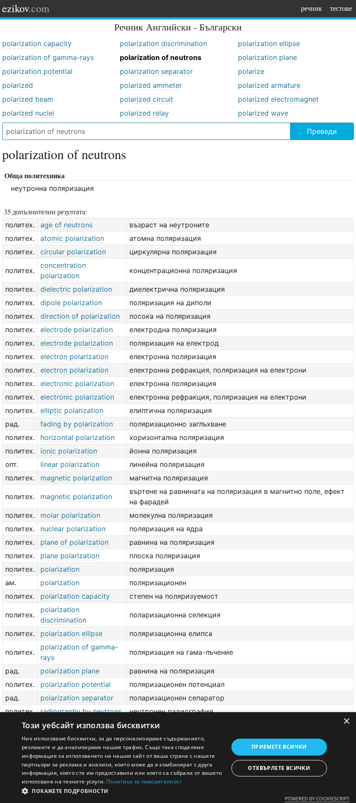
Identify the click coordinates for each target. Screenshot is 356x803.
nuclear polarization (72, 528)
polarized (17, 85)
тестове (341, 8)
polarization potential (37, 71)
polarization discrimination (163, 43)
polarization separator (156, 71)
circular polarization (73, 251)
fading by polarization (76, 424)
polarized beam (27, 99)
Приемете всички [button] (279, 746)
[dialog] (178, 757)
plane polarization (69, 555)
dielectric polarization (76, 289)
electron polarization (74, 356)
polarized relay (144, 113)
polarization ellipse (269, 43)
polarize (251, 71)
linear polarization (69, 464)
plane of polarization (74, 542)
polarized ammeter (151, 85)
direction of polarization (80, 316)
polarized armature (269, 85)
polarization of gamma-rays (48, 57)
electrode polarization (76, 329)
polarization (59, 569)
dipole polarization (71, 302)
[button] (122, 791)
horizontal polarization (77, 437)
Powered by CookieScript (317, 798)
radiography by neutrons (81, 711)
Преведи (322, 131)
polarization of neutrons (160, 57)
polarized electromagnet (278, 99)
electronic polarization (77, 383)
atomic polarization (72, 238)
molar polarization (70, 515)
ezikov (25, 8)
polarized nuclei (28, 113)
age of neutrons (66, 224)
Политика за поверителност (144, 781)
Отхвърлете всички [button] (279, 768)
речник (311, 8)
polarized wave (263, 113)
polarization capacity (37, 43)
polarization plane (267, 57)
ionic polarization (68, 450)
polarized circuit (146, 99)
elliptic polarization (71, 410)
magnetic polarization (76, 477)
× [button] (346, 721)
